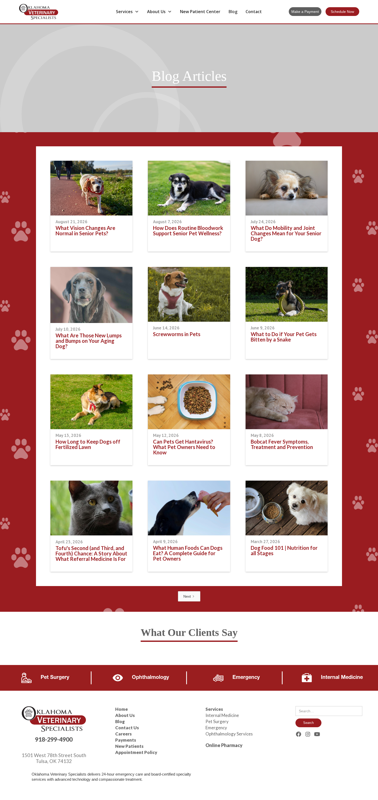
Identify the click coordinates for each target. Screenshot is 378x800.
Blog (233, 11)
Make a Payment (305, 12)
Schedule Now (342, 12)
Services (214, 709)
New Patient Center (200, 11)
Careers (123, 733)
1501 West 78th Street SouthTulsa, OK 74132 (54, 758)
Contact (254, 11)
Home (121, 709)
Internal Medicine (222, 715)
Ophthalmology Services (229, 733)
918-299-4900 (54, 739)
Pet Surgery (217, 721)
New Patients (129, 746)
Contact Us (127, 727)
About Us (125, 715)
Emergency (216, 727)
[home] (54, 11)
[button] (127, 11)
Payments (125, 740)
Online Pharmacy (223, 745)
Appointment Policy (136, 752)
